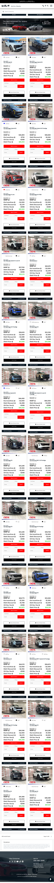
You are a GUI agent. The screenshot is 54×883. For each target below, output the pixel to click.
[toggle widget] (50, 879)
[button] (25, 46)
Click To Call (14, 95)
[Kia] (5, 6)
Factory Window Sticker (14, 92)
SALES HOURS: (22, 1)
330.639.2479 (21, 100)
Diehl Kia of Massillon (8, 100)
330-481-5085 (39, 860)
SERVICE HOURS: (31, 1)
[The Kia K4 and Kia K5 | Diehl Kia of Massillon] (27, 26)
